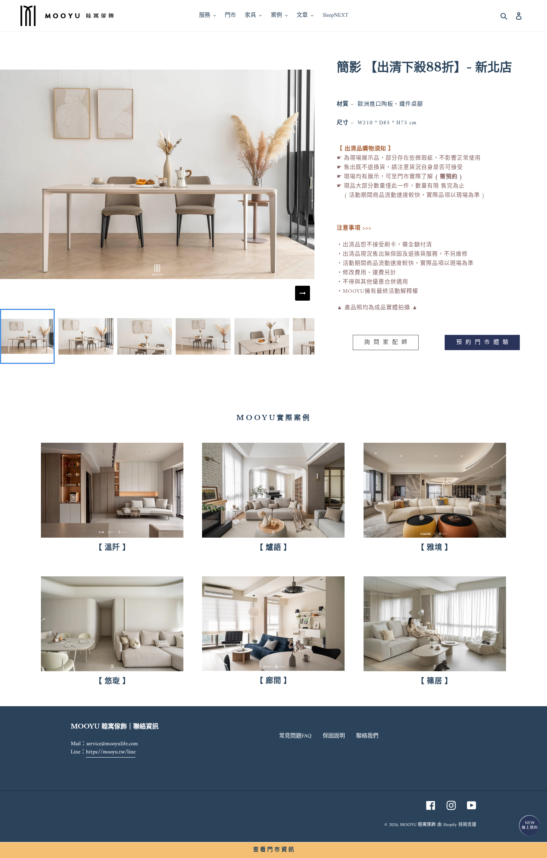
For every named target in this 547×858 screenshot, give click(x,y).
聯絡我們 (367, 736)
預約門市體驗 (484, 342)
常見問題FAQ (295, 736)
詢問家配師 (387, 342)
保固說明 (334, 736)
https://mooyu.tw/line (110, 752)
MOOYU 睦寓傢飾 (418, 825)
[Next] (302, 293)
